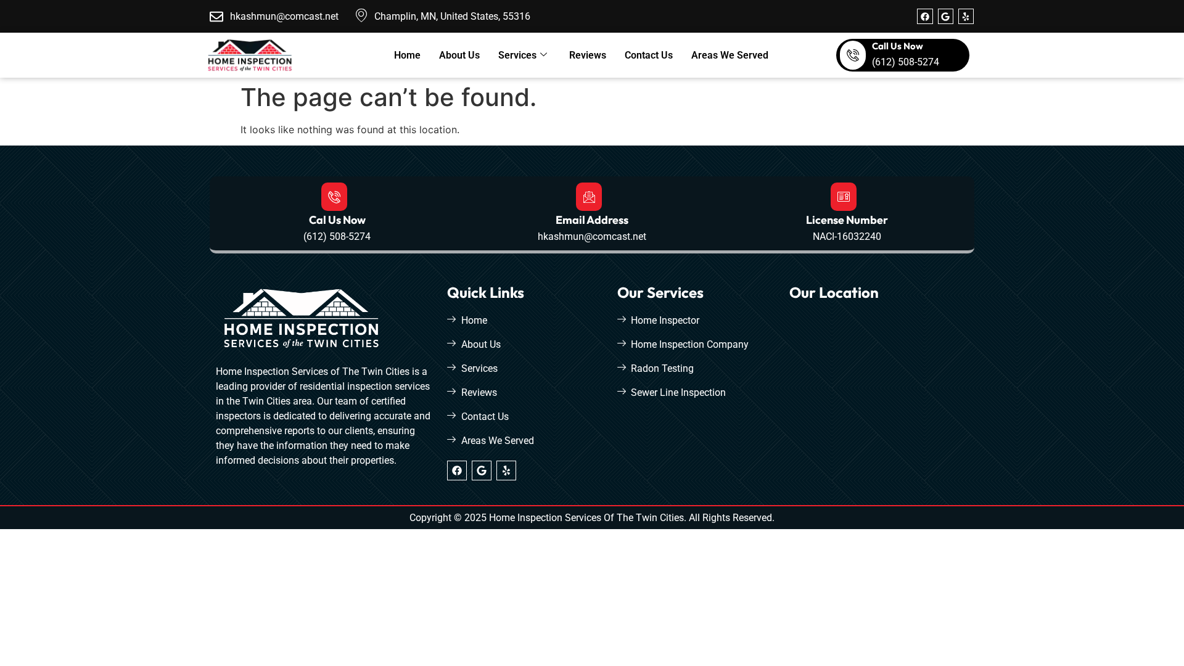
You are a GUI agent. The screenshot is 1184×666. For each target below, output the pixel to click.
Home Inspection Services (545, 518)
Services (517, 55)
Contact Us (649, 55)
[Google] (945, 16)
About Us (459, 55)
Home (407, 55)
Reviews (587, 55)
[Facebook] (924, 16)
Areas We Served (729, 55)
